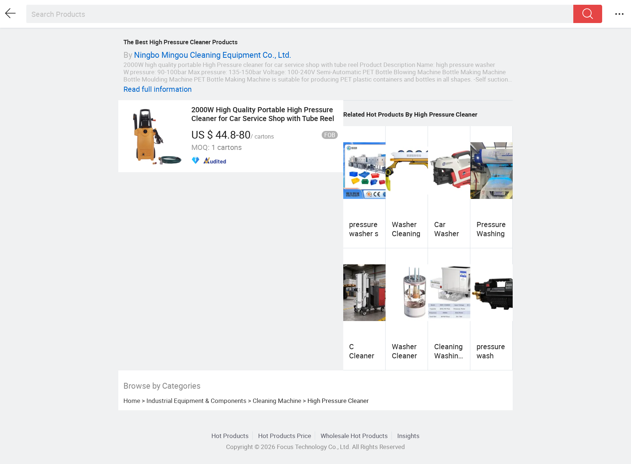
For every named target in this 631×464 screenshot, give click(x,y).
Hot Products (230, 435)
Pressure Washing (491, 228)
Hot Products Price (284, 435)
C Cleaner (361, 351)
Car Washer (446, 228)
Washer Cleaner (404, 351)
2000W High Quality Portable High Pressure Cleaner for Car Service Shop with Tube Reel (262, 114)
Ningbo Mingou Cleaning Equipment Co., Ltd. (212, 54)
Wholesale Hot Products (354, 435)
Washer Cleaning (406, 228)
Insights (408, 435)
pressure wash (491, 351)
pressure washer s (363, 228)
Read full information (157, 89)
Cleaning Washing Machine (448, 355)
